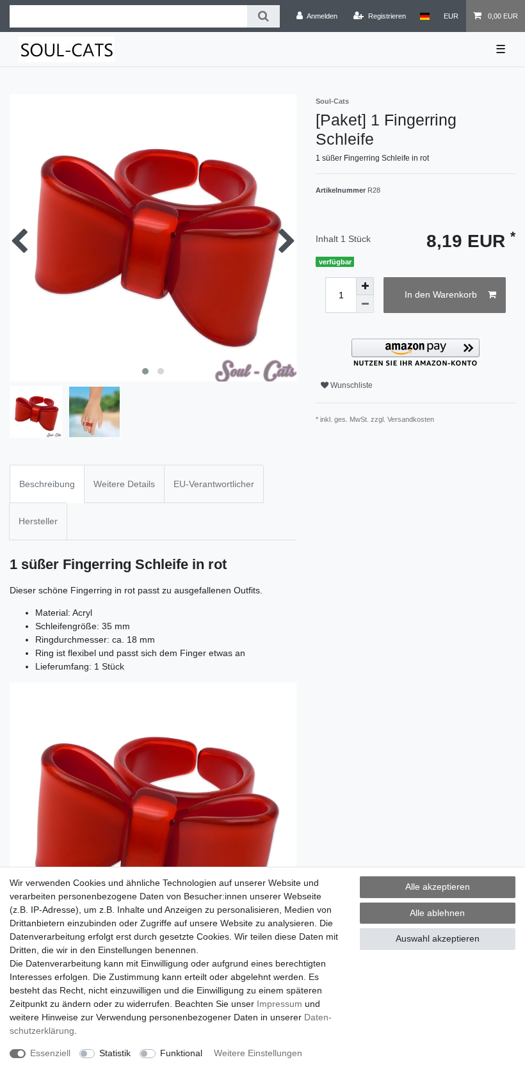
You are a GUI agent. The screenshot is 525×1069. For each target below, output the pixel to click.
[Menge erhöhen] (365, 286)
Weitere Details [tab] (124, 484)
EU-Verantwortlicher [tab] (214, 484)
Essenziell (50, 1053)
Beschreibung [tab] (47, 484)
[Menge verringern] (365, 304)
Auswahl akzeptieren (438, 938)
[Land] (425, 16)
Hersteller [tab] (38, 521)
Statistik (115, 1053)
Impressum (279, 1004)
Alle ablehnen (437, 913)
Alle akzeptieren (437, 886)
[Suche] (263, 16)
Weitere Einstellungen (258, 1053)
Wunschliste (350, 385)
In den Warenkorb (441, 294)
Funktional (181, 1053)
